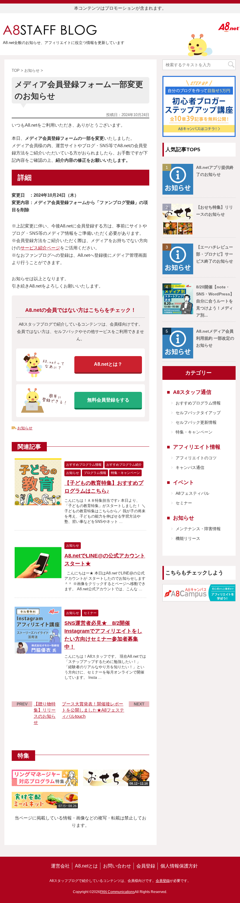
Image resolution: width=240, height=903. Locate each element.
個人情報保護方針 (179, 865)
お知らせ (24, 428)
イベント (183, 482)
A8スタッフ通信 (192, 392)
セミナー (184, 503)
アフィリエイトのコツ (196, 457)
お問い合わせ (117, 865)
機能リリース (188, 538)
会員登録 (145, 865)
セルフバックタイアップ (198, 412)
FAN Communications (117, 892)
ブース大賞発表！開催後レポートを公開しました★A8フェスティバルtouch (93, 710)
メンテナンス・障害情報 (198, 528)
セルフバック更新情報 (196, 422)
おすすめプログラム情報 (198, 403)
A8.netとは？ (108, 364)
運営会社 (60, 865)
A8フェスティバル (192, 493)
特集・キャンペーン (194, 432)
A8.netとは (86, 865)
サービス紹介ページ (40, 247)
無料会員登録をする (108, 399)
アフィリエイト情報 (196, 447)
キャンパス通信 (190, 467)
